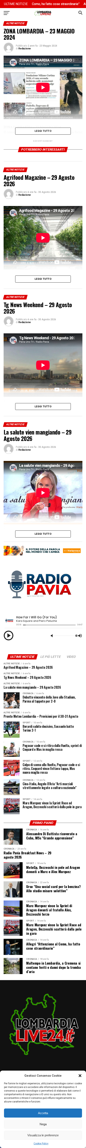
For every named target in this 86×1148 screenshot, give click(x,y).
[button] (80, 1076)
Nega (43, 1124)
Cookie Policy (41, 1143)
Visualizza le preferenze (43, 1135)
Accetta (43, 1113)
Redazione (24, 48)
